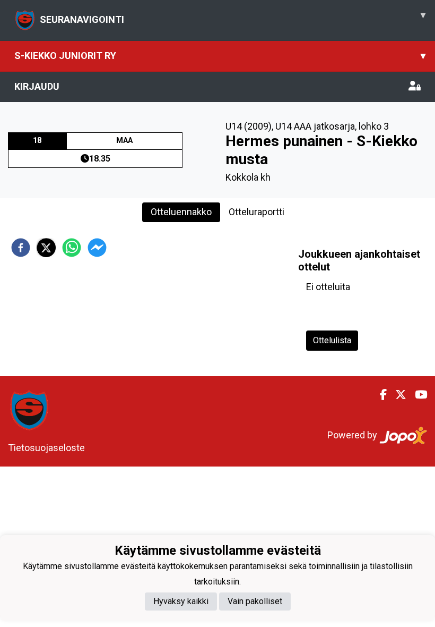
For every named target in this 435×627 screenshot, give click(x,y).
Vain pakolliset (255, 601)
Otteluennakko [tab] (181, 211)
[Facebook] (379, 395)
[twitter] (46, 247)
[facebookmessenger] (97, 247)
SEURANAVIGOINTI (232, 17)
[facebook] (20, 247)
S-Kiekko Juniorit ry (219, 55)
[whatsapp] (71, 247)
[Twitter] (396, 395)
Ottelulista (332, 340)
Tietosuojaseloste (46, 447)
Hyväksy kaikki (180, 601)
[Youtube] (416, 395)
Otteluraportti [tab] (256, 211)
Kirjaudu (36, 86)
